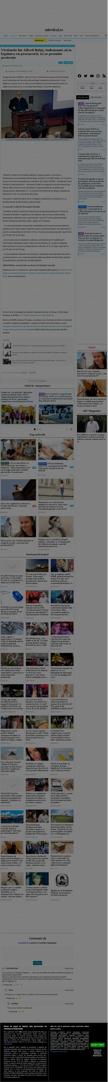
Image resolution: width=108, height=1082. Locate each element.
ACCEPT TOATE (97, 1045)
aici (18, 1065)
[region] (54, 1052)
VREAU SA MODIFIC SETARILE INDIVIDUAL (97, 1053)
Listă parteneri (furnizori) (58, 1051)
